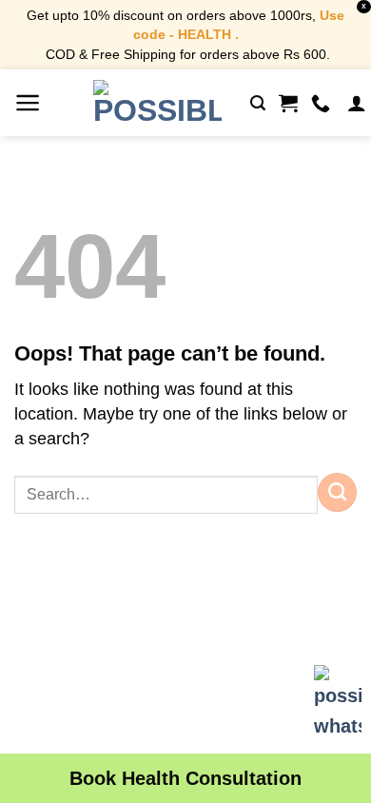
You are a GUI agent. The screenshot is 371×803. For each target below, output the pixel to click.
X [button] (363, 6)
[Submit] (337, 492)
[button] (28, 102)
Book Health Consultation (185, 778)
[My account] (356, 103)
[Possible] (157, 103)
